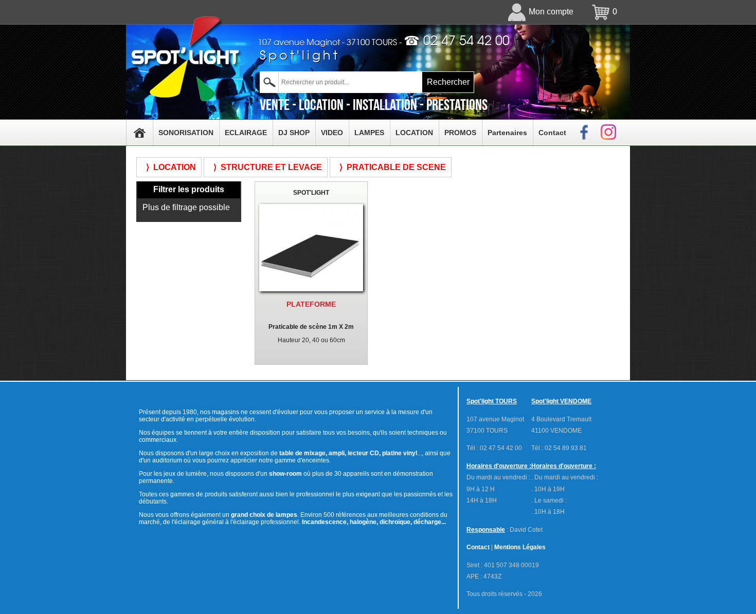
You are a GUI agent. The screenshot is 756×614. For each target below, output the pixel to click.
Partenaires (507, 132)
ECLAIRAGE (246, 132)
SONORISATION (185, 132)
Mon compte (551, 11)
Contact (552, 132)
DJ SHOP (294, 132)
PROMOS (460, 132)
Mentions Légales (520, 547)
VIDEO (332, 132)
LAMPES (369, 132)
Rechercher (448, 82)
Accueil (139, 132)
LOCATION (414, 132)
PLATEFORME (311, 304)
